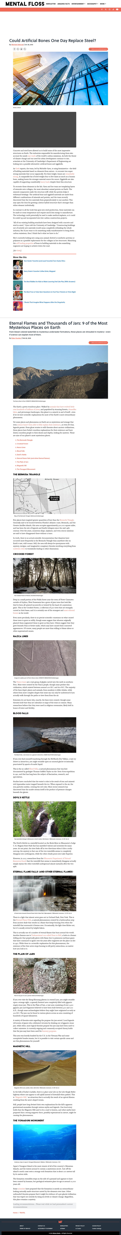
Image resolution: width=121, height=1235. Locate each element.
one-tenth (32, 156)
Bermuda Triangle (67, 520)
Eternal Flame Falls (23, 920)
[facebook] (101, 9)
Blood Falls (21, 451)
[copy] (24, 49)
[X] (105, 9)
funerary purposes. (49, 1031)
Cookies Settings (96, 1228)
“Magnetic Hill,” (21, 1097)
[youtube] (117, 9)
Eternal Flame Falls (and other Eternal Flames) (33, 458)
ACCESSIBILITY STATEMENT (45, 1228)
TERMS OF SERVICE (25, 1228)
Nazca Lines (21, 447)
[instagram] (109, 9)
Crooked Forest (22, 444)
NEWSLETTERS (64, 1226)
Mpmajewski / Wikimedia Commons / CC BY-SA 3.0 (58, 913)
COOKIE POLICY (96, 1226)
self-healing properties (24, 243)
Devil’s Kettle (21, 454)
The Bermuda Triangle (25, 440)
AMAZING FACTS (63, 4)
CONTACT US (41, 1226)
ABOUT (22, 1226)
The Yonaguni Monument (26, 469)
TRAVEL (22, 1213)
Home (15, 1213)
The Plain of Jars (22, 462)
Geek (17, 168)
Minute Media (56, 1233)
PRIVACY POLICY (80, 1226)
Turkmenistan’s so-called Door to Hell (46, 935)
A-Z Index (78, 1228)
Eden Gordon (16, 338)
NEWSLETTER (51, 4)
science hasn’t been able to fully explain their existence (38, 424)
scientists (22, 1188)
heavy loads (45, 182)
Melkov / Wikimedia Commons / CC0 (50, 1162)
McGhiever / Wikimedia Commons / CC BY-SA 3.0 (56, 839)
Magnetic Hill (21, 465)
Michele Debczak (17, 44)
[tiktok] (113, 9)
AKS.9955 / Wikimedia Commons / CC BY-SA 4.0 (46, 1088)
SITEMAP (62, 1228)
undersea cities (19, 548)
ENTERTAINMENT (78, 4)
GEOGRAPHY (92, 4)
